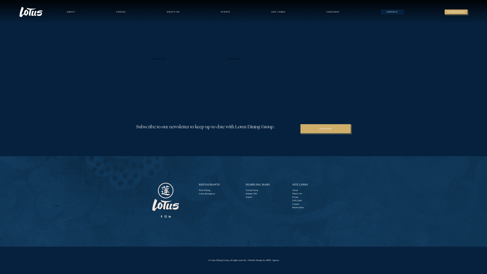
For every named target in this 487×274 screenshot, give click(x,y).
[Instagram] (165, 216)
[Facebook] (161, 216)
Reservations (456, 12)
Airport (249, 197)
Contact (392, 12)
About (295, 190)
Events (225, 12)
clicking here (159, 59)
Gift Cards (278, 12)
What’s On (297, 194)
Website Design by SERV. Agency (263, 260)
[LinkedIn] (169, 216)
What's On (173, 12)
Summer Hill (251, 194)
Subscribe (325, 129)
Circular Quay (252, 190)
